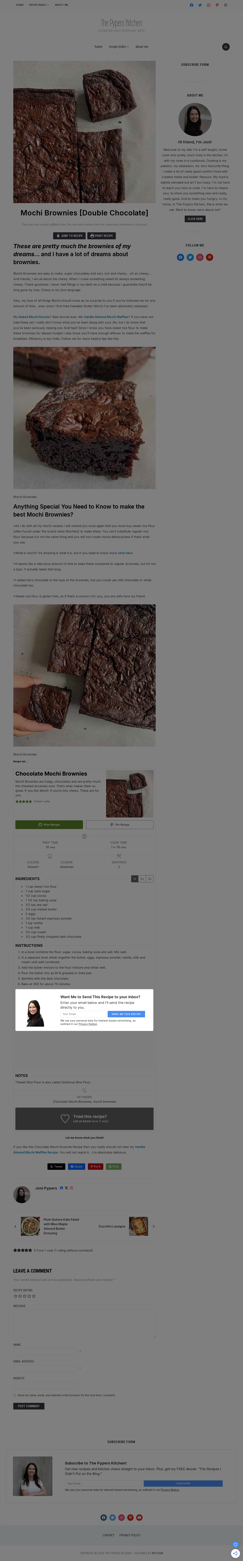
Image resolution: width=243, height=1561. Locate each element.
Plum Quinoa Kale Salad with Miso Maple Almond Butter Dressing (61, 1226)
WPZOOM (157, 1553)
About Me (61, 4)
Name (17, 1345)
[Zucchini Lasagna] (138, 1226)
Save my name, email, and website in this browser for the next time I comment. (66, 1395)
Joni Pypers (46, 1188)
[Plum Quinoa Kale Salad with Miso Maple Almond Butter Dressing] (30, 1226)
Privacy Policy (129, 1535)
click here (125, 553)
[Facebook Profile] (61, 1188)
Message (19, 1306)
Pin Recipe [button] (122, 824)
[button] (17, 801)
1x (134, 879)
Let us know (82, 1121)
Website (18, 1378)
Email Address (23, 1361)
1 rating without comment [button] (73, 1250)
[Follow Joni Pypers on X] (66, 1188)
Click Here (195, 219)
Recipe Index (37, 4)
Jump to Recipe (71, 236)
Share (78, 1166)
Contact (109, 1535)
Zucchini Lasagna (112, 1226)
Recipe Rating (22, 1290)
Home (20, 4)
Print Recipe (103, 236)
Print (116, 1166)
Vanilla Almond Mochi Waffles (106, 317)
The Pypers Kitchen (121, 22)
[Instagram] (71, 1188)
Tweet (58, 1166)
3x (149, 879)
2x (142, 879)
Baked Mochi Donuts (34, 317)
